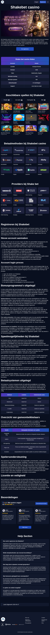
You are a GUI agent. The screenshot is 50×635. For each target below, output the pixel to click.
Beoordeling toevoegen (41, 503)
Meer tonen (25, 527)
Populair (6, 99)
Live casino (18, 99)
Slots (42, 99)
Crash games (30, 99)
